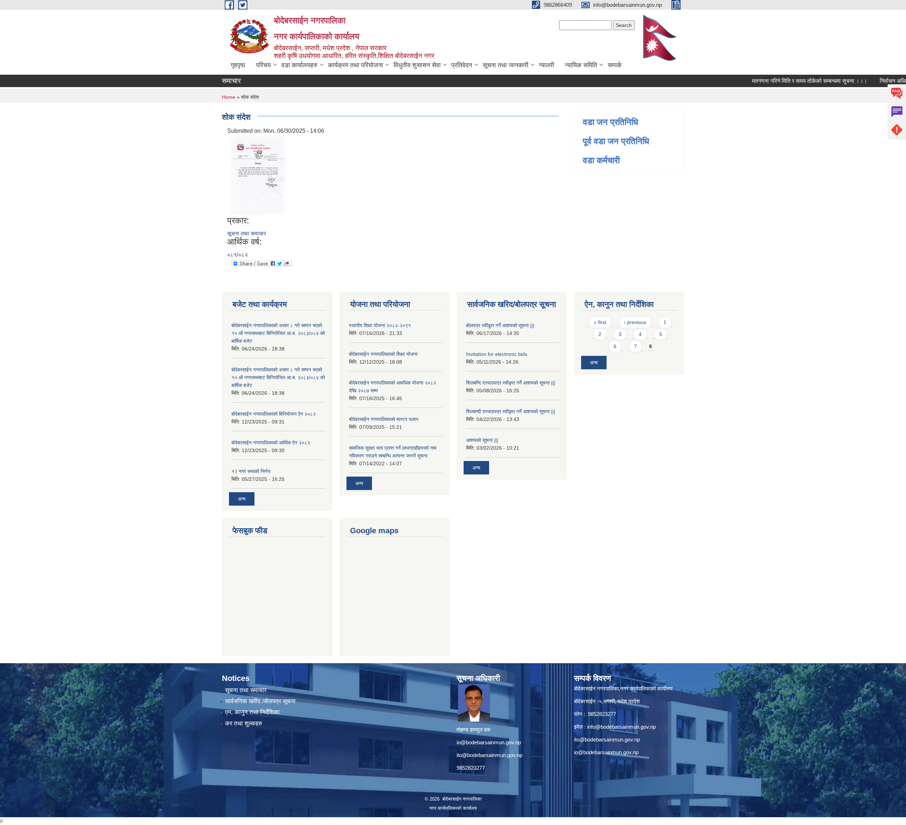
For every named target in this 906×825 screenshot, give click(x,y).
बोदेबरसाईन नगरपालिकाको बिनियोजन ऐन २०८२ (273, 414)
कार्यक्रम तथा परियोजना (355, 65)
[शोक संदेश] (257, 175)
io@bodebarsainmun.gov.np (489, 742)
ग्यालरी (546, 65)
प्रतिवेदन (461, 65)
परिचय (263, 65)
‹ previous (635, 322)
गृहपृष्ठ (238, 65)
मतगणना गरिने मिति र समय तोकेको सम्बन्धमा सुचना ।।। (790, 81)
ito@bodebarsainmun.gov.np (489, 755)
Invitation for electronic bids (496, 354)
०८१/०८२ (237, 255)
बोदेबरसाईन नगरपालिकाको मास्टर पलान (383, 419)
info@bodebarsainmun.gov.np (621, 727)
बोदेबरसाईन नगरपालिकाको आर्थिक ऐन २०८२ (270, 442)
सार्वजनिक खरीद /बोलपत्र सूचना (260, 701)
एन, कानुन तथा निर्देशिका (252, 712)
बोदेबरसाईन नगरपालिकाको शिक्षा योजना (383, 354)
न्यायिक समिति (581, 65)
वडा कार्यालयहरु (299, 65)
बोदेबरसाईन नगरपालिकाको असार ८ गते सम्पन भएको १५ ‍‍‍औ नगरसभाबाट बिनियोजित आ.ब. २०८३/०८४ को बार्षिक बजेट (278, 333)
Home (228, 97)
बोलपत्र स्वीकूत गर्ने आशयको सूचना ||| (500, 325)
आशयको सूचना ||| (482, 440)
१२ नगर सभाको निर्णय (250, 471)
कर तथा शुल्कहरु (243, 723)
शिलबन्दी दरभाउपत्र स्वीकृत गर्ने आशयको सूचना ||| (510, 411)
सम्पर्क (614, 65)
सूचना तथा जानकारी (505, 65)
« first (600, 322)
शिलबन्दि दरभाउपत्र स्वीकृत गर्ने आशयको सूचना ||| (510, 383)
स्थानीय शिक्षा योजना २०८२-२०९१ (380, 325)
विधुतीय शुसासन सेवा (417, 65)
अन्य (242, 499)
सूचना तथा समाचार (246, 234)
